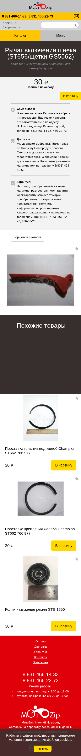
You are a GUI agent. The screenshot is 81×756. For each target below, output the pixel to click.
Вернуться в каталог (27, 237)
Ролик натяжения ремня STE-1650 (35, 609)
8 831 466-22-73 (41, 16)
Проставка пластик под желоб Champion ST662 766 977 (40, 450)
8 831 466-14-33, (14, 16)
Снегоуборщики (37, 63)
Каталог (17, 63)
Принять (42, 748)
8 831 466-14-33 (41, 674)
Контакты (40, 657)
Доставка (40, 646)
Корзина (9, 23)
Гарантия (40, 651)
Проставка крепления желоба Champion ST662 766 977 (40, 531)
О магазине (40, 662)
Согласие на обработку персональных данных (40, 726)
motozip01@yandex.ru (76, 16)
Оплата (41, 641)
